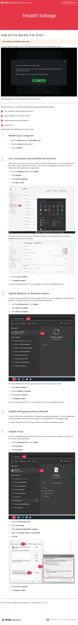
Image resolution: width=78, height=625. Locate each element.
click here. (43, 603)
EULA (61, 619)
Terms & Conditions (70, 619)
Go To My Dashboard (69, 2)
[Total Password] (11, 620)
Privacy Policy (54, 619)
